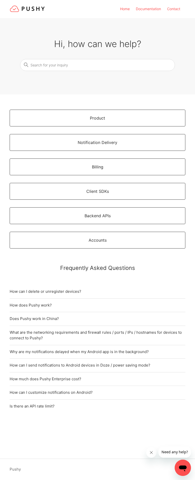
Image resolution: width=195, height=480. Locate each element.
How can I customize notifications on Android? (51, 392)
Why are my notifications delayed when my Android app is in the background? (79, 351)
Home (125, 9)
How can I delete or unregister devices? (45, 291)
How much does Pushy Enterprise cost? (45, 378)
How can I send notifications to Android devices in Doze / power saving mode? (80, 365)
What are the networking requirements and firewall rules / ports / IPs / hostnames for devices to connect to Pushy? (96, 335)
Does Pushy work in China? (34, 318)
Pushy (15, 469)
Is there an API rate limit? (32, 406)
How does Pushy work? (31, 305)
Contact (173, 9)
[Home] (27, 11)
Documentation (148, 9)
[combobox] (97, 65)
